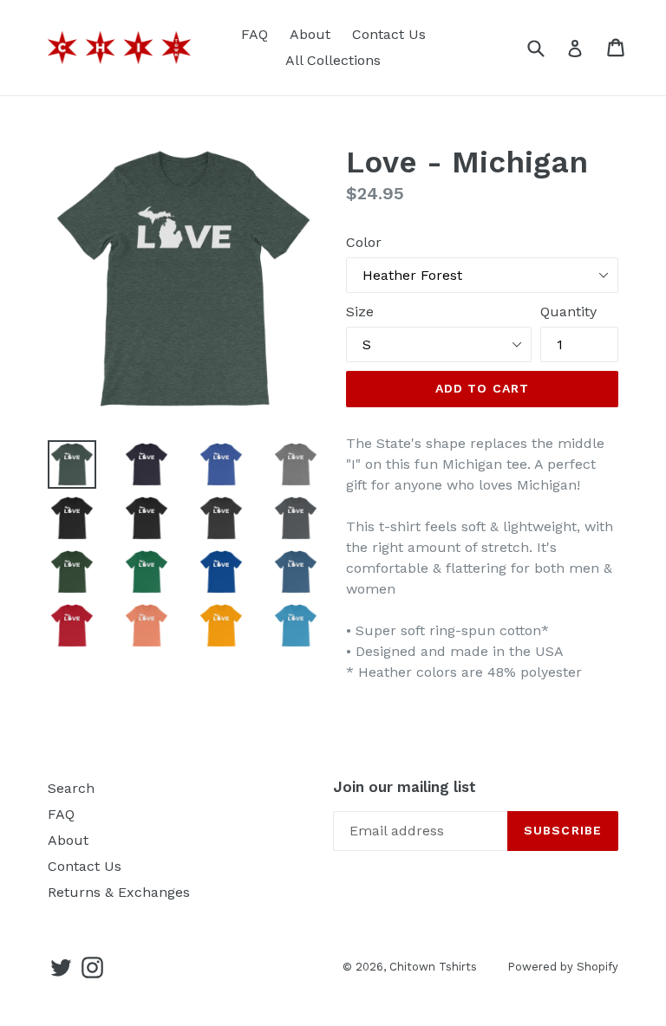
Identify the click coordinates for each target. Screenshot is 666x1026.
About (310, 34)
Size (360, 311)
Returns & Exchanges (119, 892)
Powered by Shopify (562, 966)
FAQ (254, 34)
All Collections (333, 60)
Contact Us (389, 34)
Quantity (568, 311)
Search (71, 788)
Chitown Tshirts (433, 966)
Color (364, 242)
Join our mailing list (404, 786)
